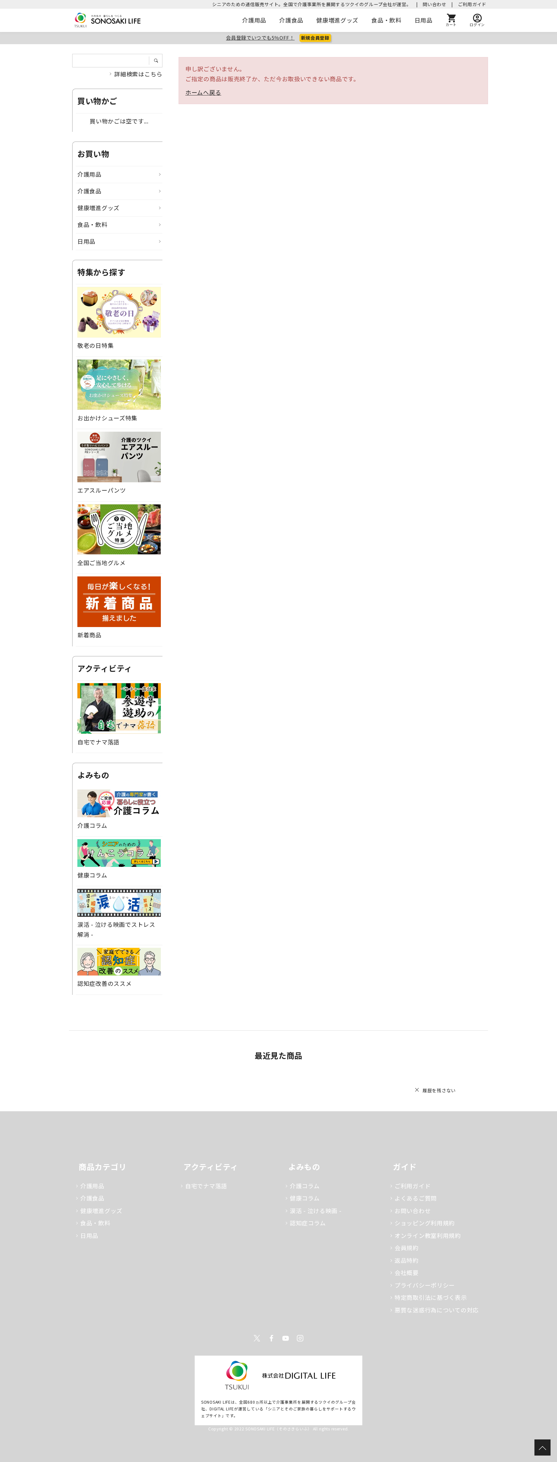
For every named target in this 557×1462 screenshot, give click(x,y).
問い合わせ (434, 4)
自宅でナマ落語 (206, 1186)
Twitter (256, 1338)
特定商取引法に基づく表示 (431, 1297)
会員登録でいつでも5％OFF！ (260, 37)
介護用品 (254, 20)
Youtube (285, 1338)
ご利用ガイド (472, 4)
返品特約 (407, 1260)
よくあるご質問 (416, 1198)
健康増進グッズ (337, 20)
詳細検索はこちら (138, 74)
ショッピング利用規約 (425, 1223)
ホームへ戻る (203, 92)
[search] (158, 60)
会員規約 (407, 1247)
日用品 (424, 20)
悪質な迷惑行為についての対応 (437, 1310)
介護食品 (291, 20)
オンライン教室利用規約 (428, 1235)
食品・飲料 (386, 20)
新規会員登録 (315, 37)
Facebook (271, 1338)
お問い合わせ (413, 1210)
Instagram (300, 1338)
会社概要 (407, 1272)
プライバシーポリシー (425, 1285)
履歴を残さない (439, 1090)
